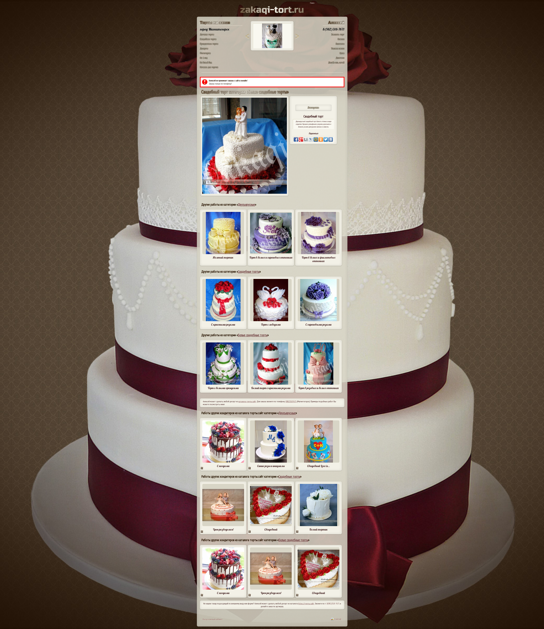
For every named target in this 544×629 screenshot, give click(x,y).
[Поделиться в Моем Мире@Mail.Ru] (316, 139)
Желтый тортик (223, 257)
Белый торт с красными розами (270, 388)
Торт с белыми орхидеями (223, 388)
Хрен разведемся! (223, 529)
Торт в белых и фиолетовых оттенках (318, 259)
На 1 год (204, 57)
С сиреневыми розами (318, 324)
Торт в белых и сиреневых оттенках (270, 257)
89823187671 (291, 401)
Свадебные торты (208, 39)
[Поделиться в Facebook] (296, 139)
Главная (341, 39)
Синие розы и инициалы (271, 466)
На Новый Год (206, 62)
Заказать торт (337, 34)
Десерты (204, 48)
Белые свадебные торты (252, 335)
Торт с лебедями (271, 324)
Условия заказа (337, 48)
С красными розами (223, 324)
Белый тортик (318, 529)
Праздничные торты (209, 43)
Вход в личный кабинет (213, 619)
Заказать (313, 107)
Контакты (340, 43)
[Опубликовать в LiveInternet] (306, 139)
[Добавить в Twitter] (325, 139)
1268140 (337, 619)
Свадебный (270, 529)
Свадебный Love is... (318, 466)
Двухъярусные (246, 204)
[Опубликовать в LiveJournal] (311, 139)
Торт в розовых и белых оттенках (318, 388)
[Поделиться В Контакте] (330, 139)
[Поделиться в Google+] (301, 139)
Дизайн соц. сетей (336, 62)
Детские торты (207, 34)
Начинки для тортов (209, 67)
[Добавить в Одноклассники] (320, 139)
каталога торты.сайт (247, 401)
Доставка (340, 57)
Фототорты (205, 53)
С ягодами (223, 466)
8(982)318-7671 (333, 603)
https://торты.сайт (306, 603)
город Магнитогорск (215, 29)
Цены (342, 53)
